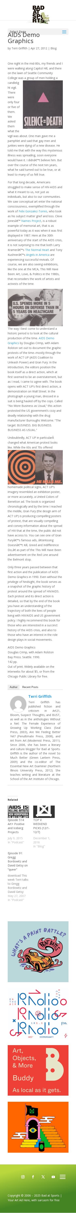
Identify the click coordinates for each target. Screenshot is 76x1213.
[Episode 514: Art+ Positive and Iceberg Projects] (18, 812)
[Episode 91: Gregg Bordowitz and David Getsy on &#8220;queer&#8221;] (20, 876)
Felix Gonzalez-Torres (33, 211)
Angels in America (37, 255)
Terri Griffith (19, 48)
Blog (53, 48)
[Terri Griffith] (18, 710)
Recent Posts (30, 687)
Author (13, 687)
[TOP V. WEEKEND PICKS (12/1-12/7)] (44, 812)
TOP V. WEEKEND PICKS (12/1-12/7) (41, 826)
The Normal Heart (37, 250)
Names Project (31, 221)
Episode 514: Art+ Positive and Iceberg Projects (16, 826)
